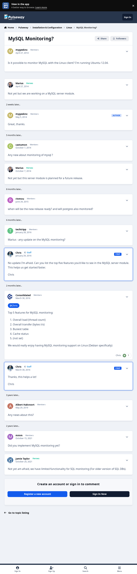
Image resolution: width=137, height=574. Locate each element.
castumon (21, 144)
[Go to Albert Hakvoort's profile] (10, 406)
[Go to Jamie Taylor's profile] (10, 460)
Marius (19, 83)
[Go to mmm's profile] (10, 437)
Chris (18, 252)
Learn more (6, 5)
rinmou (20, 198)
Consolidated (23, 295)
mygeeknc (22, 49)
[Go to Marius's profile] (10, 85)
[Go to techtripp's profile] (10, 231)
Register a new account (37, 494)
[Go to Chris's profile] (10, 254)
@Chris (14, 305)
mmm (19, 435)
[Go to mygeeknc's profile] (10, 51)
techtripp (21, 229)
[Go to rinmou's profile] (10, 200)
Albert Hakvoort (25, 404)
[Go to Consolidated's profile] (10, 297)
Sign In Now (100, 494)
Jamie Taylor (23, 458)
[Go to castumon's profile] (10, 146)
